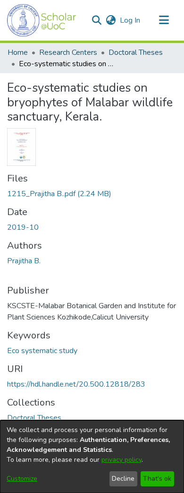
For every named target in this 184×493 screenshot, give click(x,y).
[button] (41, 20)
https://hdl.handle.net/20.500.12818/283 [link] (76, 384)
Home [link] (18, 52)
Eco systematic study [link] (42, 351)
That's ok (157, 478)
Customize (22, 478)
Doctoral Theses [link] (136, 52)
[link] (59, 194)
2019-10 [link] (23, 227)
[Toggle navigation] (164, 20)
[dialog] (92, 456)
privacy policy (121, 459)
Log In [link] (130, 20)
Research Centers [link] (68, 52)
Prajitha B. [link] (24, 261)
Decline (123, 478)
